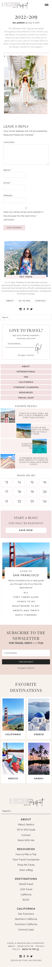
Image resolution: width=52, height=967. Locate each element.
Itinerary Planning (26, 387)
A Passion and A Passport (14, 4)
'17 (6, 492)
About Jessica (26, 824)
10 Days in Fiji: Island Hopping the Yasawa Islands (34, 446)
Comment (9, 142)
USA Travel (26, 889)
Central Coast (26, 929)
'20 (44, 492)
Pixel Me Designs (31, 960)
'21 (6, 501)
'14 (19, 482)
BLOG (26, 899)
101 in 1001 (24, 301)
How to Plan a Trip (26, 854)
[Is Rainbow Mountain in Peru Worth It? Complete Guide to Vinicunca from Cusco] (8, 461)
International (26, 372)
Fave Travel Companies (26, 859)
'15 (32, 482)
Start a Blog (26, 870)
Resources (26, 392)
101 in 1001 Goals (26, 829)
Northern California (26, 919)
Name (7, 170)
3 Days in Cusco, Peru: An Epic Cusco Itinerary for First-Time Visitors (33, 415)
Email (7, 182)
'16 (44, 482)
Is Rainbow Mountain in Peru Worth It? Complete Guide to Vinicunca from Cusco (33, 461)
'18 (19, 492)
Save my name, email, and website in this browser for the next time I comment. (23, 216)
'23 (32, 501)
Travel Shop (26, 398)
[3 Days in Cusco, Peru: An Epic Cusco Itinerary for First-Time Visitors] (8, 416)
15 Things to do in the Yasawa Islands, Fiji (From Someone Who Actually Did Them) (33, 431)
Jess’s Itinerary (26, 615)
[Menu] (46, 4)
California (26, 382)
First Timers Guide (26, 597)
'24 (44, 501)
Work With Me (26, 840)
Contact (40, 301)
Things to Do (26, 601)
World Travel (26, 884)
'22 (19, 501)
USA (26, 377)
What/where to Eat (26, 606)
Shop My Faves (26, 864)
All (26, 592)
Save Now (26, 530)
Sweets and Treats (26, 610)
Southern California (26, 924)
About (10, 301)
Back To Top (29, 949)
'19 (32, 492)
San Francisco (26, 913)
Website (7, 195)
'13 (6, 482)
